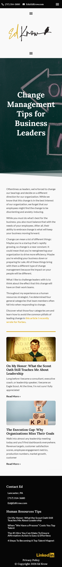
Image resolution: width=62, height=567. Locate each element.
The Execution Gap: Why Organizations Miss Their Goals (30, 431)
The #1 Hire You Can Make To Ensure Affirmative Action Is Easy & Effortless (29, 534)
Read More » (13, 396)
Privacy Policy (31, 560)
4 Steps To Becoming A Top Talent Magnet (31, 540)
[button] (57, 4)
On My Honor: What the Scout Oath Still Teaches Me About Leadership (28, 369)
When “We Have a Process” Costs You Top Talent (31, 526)
